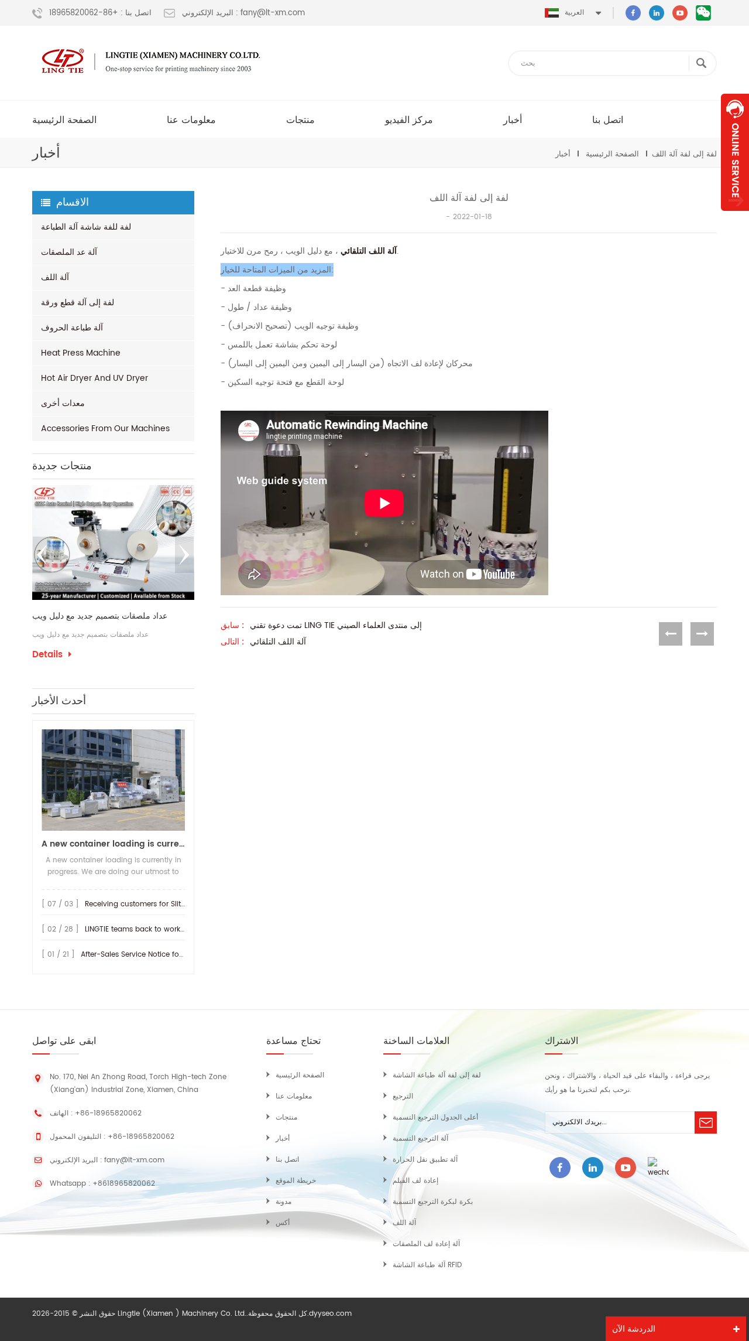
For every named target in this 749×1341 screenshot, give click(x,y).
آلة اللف (55, 277)
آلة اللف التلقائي (369, 251)
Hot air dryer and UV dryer (94, 378)
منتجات (300, 120)
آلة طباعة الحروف (72, 328)
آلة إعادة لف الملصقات (426, 1244)
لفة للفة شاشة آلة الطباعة (86, 227)
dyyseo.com (330, 1313)
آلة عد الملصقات (69, 252)
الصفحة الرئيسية (64, 120)
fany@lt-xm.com (134, 1160)
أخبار (512, 120)
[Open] (735, 152)
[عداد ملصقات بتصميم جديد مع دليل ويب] (89, 542)
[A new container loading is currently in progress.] (113, 780)
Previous (42, 555)
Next (184, 555)
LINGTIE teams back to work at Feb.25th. (154, 929)
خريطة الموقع (296, 1180)
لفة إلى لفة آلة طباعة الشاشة (437, 1075)
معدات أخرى (63, 403)
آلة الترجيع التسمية (420, 1138)
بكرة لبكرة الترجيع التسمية (433, 1201)
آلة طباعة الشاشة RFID (427, 1265)
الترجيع (403, 1096)
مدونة (283, 1201)
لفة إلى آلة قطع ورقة (77, 302)
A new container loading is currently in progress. (113, 844)
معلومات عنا (191, 120)
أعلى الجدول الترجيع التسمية (435, 1117)
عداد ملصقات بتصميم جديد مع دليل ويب (75, 616)
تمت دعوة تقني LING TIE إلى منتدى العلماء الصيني (336, 625)
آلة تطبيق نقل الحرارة (425, 1159)
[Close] (735, 217)
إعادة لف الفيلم (415, 1180)
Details (185, 670)
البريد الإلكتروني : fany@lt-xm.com (243, 13)
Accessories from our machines (105, 428)
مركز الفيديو (409, 120)
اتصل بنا (607, 120)
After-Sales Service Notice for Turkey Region (157, 954)
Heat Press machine (81, 353)
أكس (283, 1223)
